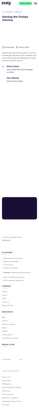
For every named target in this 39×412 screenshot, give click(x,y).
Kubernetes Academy (8, 324)
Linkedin (3, 245)
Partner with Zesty (7, 305)
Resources (9, 12)
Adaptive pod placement (11, 261)
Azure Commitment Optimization (13, 277)
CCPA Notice (6, 391)
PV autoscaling (8, 264)
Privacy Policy (6, 380)
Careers (4, 295)
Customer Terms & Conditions (11, 387)
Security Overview (8, 394)
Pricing (4, 298)
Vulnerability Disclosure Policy (12, 401)
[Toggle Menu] (34, 3)
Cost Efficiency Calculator (10, 338)
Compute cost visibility (10, 268)
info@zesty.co (6, 240)
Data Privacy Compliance (10, 398)
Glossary (5, 321)
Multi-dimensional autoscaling (12, 258)
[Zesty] (6, 3)
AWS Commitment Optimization (13, 280)
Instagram (17, 245)
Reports (4, 327)
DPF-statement (6, 384)
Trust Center (6, 405)
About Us (5, 291)
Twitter (13, 245)
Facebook (11, 245)
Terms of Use (6, 377)
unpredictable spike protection (16, 272)
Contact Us (5, 302)
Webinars (18, 12)
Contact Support (7, 334)
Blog (3, 317)
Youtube (7, 245)
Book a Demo (25, 3)
